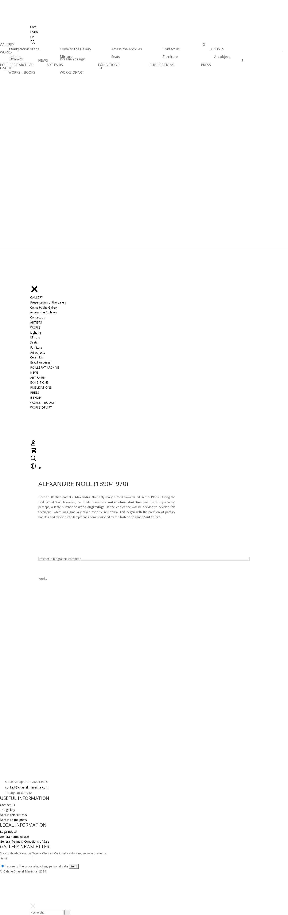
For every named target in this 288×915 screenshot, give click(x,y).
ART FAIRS (55, 65)
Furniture (170, 56)
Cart (33, 27)
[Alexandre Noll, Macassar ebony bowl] (116, 602)
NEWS (43, 61)
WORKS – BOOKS (21, 72)
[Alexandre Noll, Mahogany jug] (172, 602)
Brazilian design (72, 59)
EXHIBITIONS (108, 65)
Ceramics (15, 59)
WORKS (6, 53)
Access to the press (13, 820)
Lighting (15, 56)
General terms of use (14, 837)
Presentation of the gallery (23, 49)
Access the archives (13, 815)
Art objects (222, 56)
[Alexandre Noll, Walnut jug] (60, 645)
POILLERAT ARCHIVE (16, 66)
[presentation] (67, 912)
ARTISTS (217, 50)
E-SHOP (6, 69)
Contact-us (7, 805)
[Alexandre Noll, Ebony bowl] (60, 602)
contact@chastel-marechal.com (26, 787)
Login (34, 32)
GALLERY (7, 46)
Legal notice (8, 832)
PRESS (206, 65)
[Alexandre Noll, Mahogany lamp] (60, 688)
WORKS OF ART (72, 72)
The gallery (7, 810)
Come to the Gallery (75, 49)
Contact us (171, 49)
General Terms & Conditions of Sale (24, 841)
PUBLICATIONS (161, 65)
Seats (115, 56)
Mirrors (66, 56)
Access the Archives (126, 49)
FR (32, 37)
